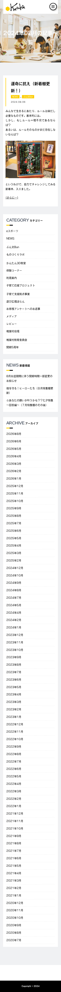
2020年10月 (14, 917)
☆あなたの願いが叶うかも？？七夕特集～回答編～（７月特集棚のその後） (29, 402)
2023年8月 (13, 664)
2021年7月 (13, 850)
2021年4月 (13, 873)
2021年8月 (13, 843)
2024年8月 (13, 590)
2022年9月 (13, 746)
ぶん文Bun (28, 97)
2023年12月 (14, 635)
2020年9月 (13, 925)
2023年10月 (14, 650)
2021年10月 (14, 828)
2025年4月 (13, 545)
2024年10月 (14, 575)
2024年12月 (14, 568)
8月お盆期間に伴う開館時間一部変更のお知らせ (29, 378)
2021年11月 (14, 821)
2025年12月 (14, 486)
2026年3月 (13, 463)
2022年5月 (13, 776)
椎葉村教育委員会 (16, 340)
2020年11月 (14, 910)
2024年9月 (13, 582)
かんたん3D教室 (16, 263)
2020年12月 (14, 903)
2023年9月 (13, 657)
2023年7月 (13, 672)
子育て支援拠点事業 (18, 294)
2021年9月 (13, 836)
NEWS (15, 97)
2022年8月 (13, 754)
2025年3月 (13, 553)
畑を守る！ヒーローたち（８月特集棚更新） (29, 390)
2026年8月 (13, 434)
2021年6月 (13, 858)
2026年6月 (13, 441)
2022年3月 (13, 791)
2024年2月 (13, 620)
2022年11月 (14, 731)
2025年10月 (14, 501)
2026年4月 (13, 456)
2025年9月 (13, 508)
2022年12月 (14, 724)
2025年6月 (13, 530)
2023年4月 (13, 694)
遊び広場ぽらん (15, 301)
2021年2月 (13, 888)
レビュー (11, 323)
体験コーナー (14, 270)
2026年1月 (13, 478)
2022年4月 (13, 783)
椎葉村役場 (12, 331)
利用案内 (11, 278)
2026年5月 (13, 448)
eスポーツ (12, 231)
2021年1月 (13, 895)
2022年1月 (13, 806)
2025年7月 (13, 523)
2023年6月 (13, 679)
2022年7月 (13, 761)
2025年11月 (14, 493)
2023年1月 (13, 717)
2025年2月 (13, 560)
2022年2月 (13, 798)
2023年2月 (13, 709)
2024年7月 (13, 597)
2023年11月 (14, 642)
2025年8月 (13, 515)
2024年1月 (13, 627)
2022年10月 (14, 739)
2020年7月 (13, 940)
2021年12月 (14, 813)
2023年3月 (13, 702)
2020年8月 (13, 932)
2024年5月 (13, 605)
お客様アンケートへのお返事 (23, 309)
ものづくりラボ (15, 254)
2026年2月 (13, 471)
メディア (11, 316)
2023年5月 (13, 687)
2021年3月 (13, 880)
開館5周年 (12, 347)
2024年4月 (13, 612)
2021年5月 (13, 865)
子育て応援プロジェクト (20, 285)
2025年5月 (13, 538)
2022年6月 (13, 769)
